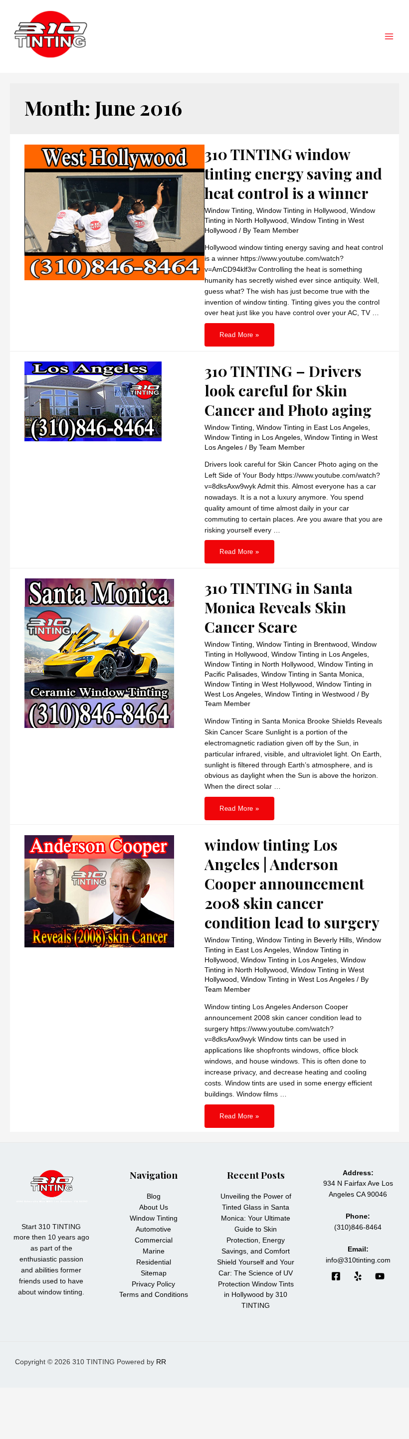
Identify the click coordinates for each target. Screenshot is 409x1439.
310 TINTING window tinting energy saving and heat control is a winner (293, 173)
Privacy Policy (153, 1284)
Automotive (153, 1229)
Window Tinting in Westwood (310, 694)
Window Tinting (228, 210)
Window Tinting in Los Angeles (252, 437)
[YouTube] (380, 1276)
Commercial (154, 1240)
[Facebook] (336, 1276)
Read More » (239, 337)
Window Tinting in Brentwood (302, 644)
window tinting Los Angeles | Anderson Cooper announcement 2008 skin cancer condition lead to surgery (292, 883)
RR (161, 1362)
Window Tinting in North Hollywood (259, 664)
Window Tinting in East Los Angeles (312, 427)
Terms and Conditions (153, 1294)
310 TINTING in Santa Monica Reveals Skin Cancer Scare (278, 607)
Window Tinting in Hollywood (301, 210)
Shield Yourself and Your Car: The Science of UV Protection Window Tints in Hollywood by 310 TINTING (255, 1284)
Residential (153, 1262)
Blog (154, 1196)
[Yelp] (358, 1276)
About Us (153, 1207)
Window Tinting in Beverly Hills (304, 940)
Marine (154, 1251)
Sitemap (154, 1273)
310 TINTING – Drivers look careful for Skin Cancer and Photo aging (288, 390)
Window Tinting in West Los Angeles (298, 979)
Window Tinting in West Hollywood (258, 684)
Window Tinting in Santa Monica (311, 674)
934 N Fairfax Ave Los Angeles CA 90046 (358, 1184)
